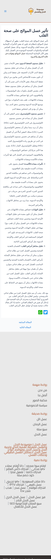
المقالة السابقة (25, 322)
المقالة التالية (25, 327)
